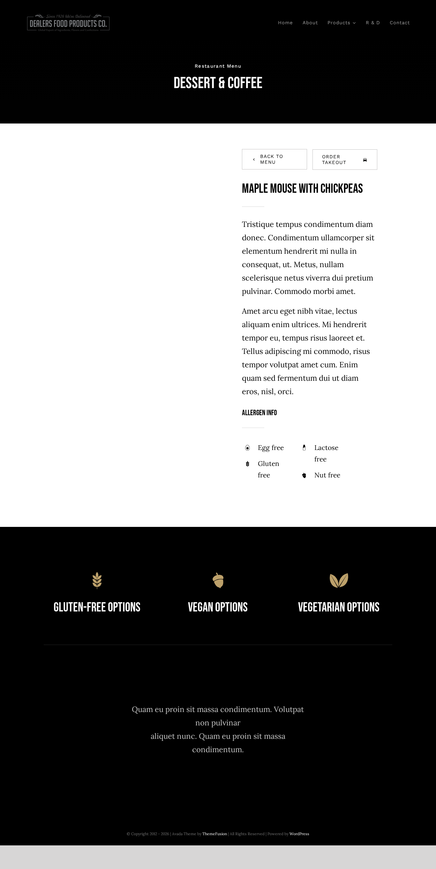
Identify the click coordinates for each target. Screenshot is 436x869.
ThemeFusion (214, 833)
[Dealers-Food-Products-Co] (68, 16)
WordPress (299, 833)
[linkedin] (253, 780)
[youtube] (235, 780)
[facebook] (183, 780)
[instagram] (218, 780)
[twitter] (200, 780)
